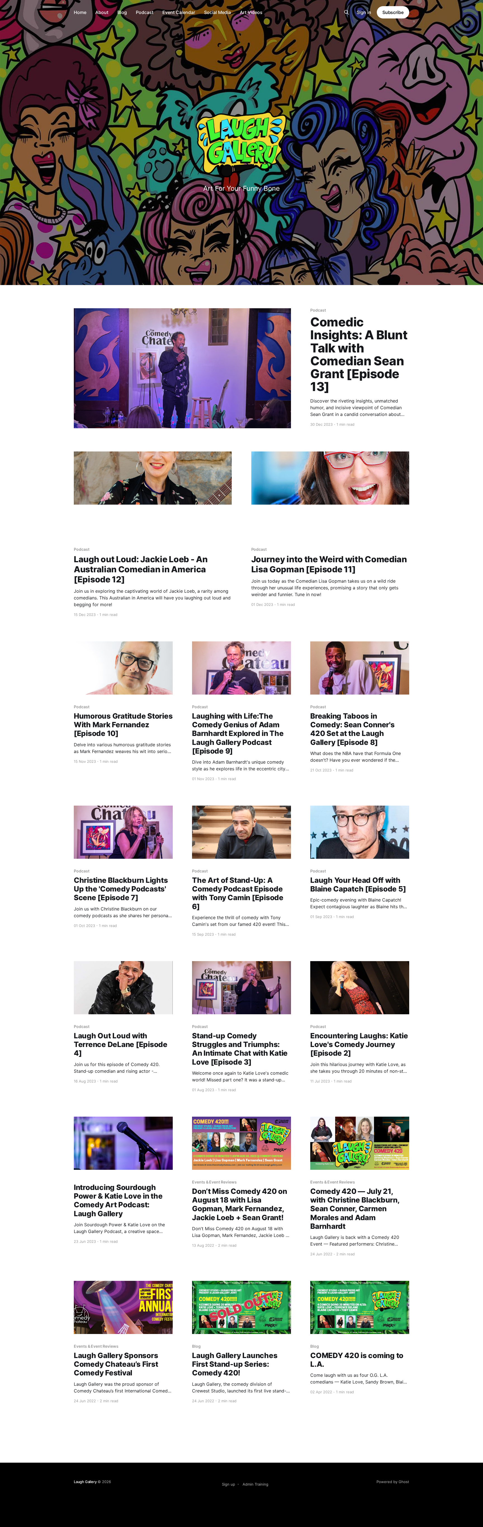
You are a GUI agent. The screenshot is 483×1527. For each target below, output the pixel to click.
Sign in (364, 12)
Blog (122, 12)
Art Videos (251, 12)
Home (80, 12)
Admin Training (255, 1484)
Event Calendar (178, 12)
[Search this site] (346, 12)
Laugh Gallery (85, 1481)
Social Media (217, 12)
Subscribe (393, 12)
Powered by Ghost (393, 1481)
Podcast (144, 12)
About (101, 12)
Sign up (228, 1484)
